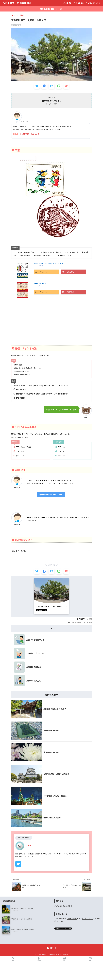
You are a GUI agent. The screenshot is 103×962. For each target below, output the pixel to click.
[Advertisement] (51, 322)
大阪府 (89, 619)
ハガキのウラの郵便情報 (63, 906)
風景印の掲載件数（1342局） (51, 9)
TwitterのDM (72, 919)
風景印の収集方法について (29, 134)
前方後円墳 (77, 622)
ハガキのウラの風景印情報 (17, 3)
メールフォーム (87, 919)
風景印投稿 (79, 3)
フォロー (39, 960)
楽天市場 (70, 272)
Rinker (41, 265)
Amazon (43, 272)
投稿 (64, 960)
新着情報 (68, 3)
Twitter (18, 868)
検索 (13, 960)
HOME (53, 948)
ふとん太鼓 (88, 622)
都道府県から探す (94, 3)
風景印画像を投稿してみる (52, 494)
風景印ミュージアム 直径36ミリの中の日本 (48, 263)
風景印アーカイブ (40, 283)
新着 (90, 960)
